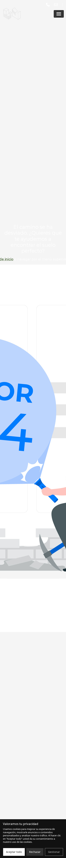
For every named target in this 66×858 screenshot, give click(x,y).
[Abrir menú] (59, 14)
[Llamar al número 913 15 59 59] (48, 5)
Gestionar (54, 852)
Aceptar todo (14, 852)
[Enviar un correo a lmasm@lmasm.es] (56, 5)
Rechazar (35, 852)
